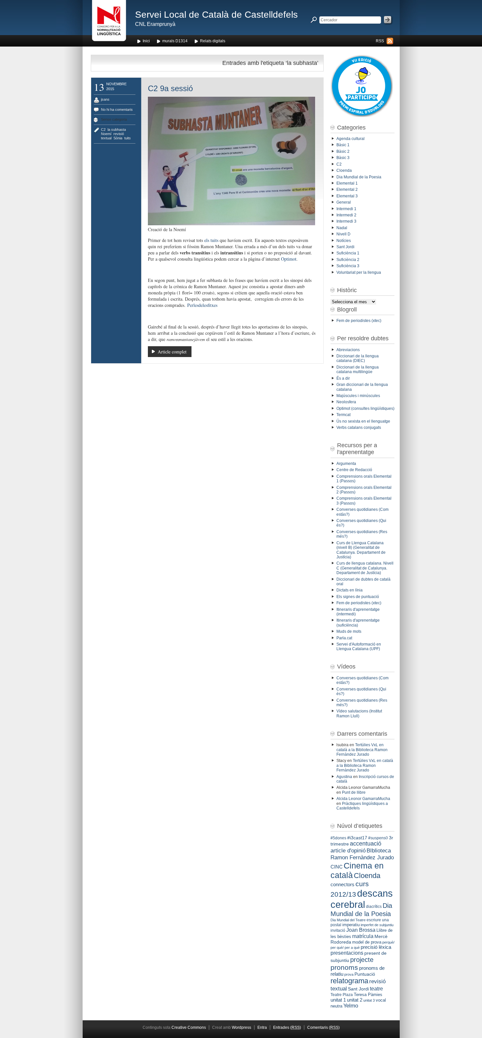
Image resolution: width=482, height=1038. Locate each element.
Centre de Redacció (354, 470)
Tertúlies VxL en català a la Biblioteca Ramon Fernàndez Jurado (362, 750)
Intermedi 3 (346, 221)
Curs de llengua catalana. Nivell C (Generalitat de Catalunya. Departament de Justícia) (364, 568)
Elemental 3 (347, 196)
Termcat (343, 414)
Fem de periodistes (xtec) (358, 320)
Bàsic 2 (343, 151)
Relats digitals (212, 41)
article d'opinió (348, 851)
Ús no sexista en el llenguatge (363, 421)
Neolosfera (346, 402)
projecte (361, 959)
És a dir (343, 378)
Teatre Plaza (342, 994)
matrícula (362, 936)
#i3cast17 (357, 837)
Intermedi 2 (346, 215)
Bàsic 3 (343, 157)
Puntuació (364, 974)
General (343, 202)
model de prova (366, 942)
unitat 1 (338, 1000)
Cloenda (344, 170)
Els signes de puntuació (357, 596)
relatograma (349, 981)
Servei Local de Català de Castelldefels (216, 15)
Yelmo (350, 1006)
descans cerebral (362, 899)
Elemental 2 (347, 189)
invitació (338, 930)
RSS (380, 41)
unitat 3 (369, 1000)
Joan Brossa (360, 930)
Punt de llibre (354, 792)
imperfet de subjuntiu (377, 925)
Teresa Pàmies (368, 994)
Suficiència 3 (347, 266)
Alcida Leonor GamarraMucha (363, 798)
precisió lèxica (376, 947)
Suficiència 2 (347, 259)
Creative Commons (188, 1027)
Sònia (117, 138)
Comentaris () (323, 1027)
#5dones (338, 838)
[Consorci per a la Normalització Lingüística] (109, 22)
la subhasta (117, 129)
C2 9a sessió (170, 88)
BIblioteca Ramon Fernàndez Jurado (362, 854)
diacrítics (374, 906)
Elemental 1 (347, 183)
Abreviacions (348, 350)
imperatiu (351, 924)
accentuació (365, 843)
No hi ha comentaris (117, 109)
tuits (127, 138)
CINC (337, 866)
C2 (103, 129)
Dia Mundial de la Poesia (358, 177)
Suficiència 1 (347, 253)
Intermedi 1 (346, 209)
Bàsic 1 (343, 145)
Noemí (106, 134)
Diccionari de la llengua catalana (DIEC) (357, 358)
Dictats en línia (349, 590)
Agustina (344, 776)
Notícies (343, 240)
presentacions (347, 953)
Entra (262, 1027)
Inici (146, 41)
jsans (105, 99)
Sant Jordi (345, 247)
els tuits (211, 240)
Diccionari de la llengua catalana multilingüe (357, 369)
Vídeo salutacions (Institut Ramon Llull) (359, 713)
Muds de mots (348, 631)
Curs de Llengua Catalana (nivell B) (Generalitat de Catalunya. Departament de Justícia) (361, 550)
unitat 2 (354, 1000)
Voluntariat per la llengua (358, 272)
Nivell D (343, 234)
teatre (376, 988)
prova (348, 974)
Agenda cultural (350, 138)
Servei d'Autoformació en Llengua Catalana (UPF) (358, 646)
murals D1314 (175, 41)
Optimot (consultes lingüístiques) (365, 408)
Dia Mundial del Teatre (348, 920)
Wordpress (241, 1027)
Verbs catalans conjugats (358, 427)
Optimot (288, 259)
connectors (342, 884)
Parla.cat (344, 638)
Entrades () (287, 1027)
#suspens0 (378, 838)
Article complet (172, 352)
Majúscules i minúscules (358, 395)
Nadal (341, 228)
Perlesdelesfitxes (202, 305)
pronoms (344, 967)
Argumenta (346, 463)
